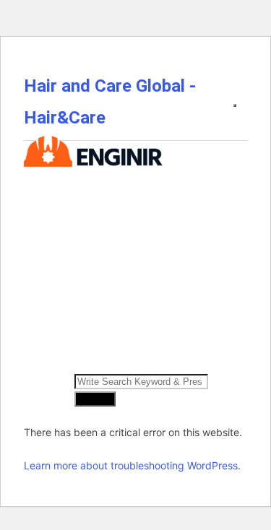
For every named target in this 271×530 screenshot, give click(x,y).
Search (95, 399)
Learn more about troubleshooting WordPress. (132, 465)
